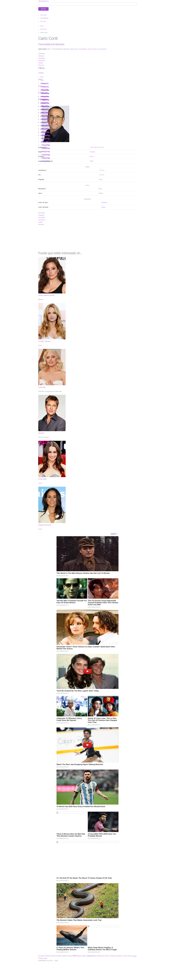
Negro (104, 207)
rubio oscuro (44, 135)
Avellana (104, 202)
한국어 (94, 956)
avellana (43, 96)
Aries (42, 77)
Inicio (42, 26)
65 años (92, 152)
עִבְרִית (40, 958)
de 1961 (101, 147)
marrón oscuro (45, 116)
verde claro (44, 126)
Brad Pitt (41, 433)
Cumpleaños (44, 18)
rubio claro (43, 132)
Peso (76, 49)
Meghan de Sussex (44, 525)
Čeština (48, 956)
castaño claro (44, 106)
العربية (134, 956)
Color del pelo (101, 49)
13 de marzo (94, 147)
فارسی (45, 958)
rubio (42, 126)
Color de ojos (92, 49)
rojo (41, 122)
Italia (91, 161)
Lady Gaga (41, 387)
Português (112, 956)
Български (42, 956)
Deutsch (54, 956)
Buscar (43, 9)
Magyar (78, 956)
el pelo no (43, 109)
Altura (72, 49)
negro (42, 119)
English (59, 956)
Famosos (43, 15)
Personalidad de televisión (51, 44)
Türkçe (130, 956)
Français (70, 956)
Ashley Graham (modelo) (46, 295)
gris (41, 113)
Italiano (84, 956)
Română (118, 956)
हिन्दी (74, 956)
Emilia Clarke (42, 479)
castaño (43, 103)
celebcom (43, 1)
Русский (124, 956)
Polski (106, 956)
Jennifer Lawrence (44, 341)
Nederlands (100, 956)
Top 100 (43, 21)
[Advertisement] (87, 238)
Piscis (92, 156)
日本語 (89, 956)
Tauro (42, 80)
